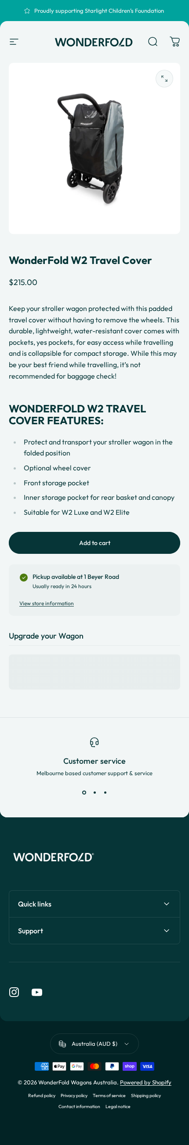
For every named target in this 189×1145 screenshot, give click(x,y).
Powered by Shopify (145, 1082)
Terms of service (109, 1095)
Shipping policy (146, 1095)
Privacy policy (74, 1095)
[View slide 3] (105, 792)
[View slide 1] (84, 792)
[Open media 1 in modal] (164, 78)
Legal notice (118, 1106)
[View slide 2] (94, 792)
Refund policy (41, 1095)
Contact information (79, 1106)
